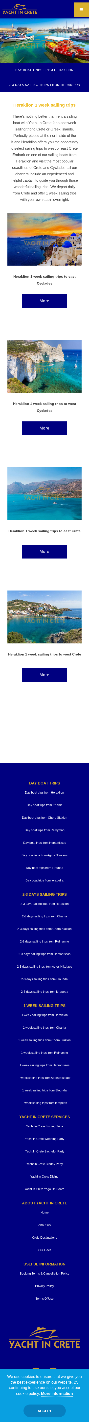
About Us (44, 1225)
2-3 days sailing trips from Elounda (44, 979)
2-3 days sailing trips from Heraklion (45, 904)
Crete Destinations (44, 1237)
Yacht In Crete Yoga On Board (44, 1189)
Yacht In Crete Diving (44, 1176)
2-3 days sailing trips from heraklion (44, 85)
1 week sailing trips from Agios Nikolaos (44, 1078)
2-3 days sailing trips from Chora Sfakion (44, 929)
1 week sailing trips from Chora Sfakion (44, 1040)
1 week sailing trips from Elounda (44, 1090)
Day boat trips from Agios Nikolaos (44, 855)
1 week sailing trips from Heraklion (45, 1015)
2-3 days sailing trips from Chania (44, 916)
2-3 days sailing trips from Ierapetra (44, 991)
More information (57, 1393)
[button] (81, 9)
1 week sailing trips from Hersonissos (44, 1065)
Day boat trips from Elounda (44, 868)
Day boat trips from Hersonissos (44, 843)
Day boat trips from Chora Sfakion (44, 817)
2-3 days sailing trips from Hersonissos (44, 954)
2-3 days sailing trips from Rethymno (44, 941)
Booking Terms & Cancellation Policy (44, 1273)
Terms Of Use (45, 1298)
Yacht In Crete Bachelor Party (44, 1151)
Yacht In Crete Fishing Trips (44, 1126)
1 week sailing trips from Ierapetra (44, 1103)
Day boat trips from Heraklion (44, 792)
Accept (45, 1411)
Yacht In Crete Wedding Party (44, 1139)
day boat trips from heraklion (44, 70)
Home (45, 1212)
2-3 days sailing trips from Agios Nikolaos (44, 966)
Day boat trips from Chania (45, 805)
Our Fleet (44, 1250)
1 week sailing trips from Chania (44, 1027)
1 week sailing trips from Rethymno (44, 1053)
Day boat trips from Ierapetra (44, 880)
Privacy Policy (44, 1286)
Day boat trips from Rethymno (45, 830)
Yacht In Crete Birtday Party (44, 1164)
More (44, 301)
